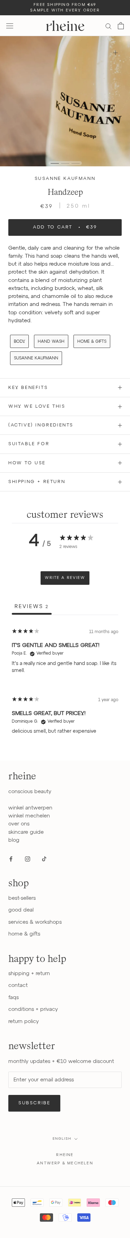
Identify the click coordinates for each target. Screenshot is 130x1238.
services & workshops (35, 922)
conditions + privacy (33, 1009)
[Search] (108, 26)
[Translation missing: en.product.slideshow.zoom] (115, 53)
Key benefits (28, 387)
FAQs (13, 997)
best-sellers (22, 898)
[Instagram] (27, 859)
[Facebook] (11, 859)
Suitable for (28, 444)
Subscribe (34, 1103)
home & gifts (91, 342)
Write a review (65, 578)
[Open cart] (121, 25)
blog (13, 840)
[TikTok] (44, 859)
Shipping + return (36, 482)
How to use (27, 463)
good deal (21, 910)
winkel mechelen (29, 816)
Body (19, 342)
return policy (23, 1021)
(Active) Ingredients (40, 425)
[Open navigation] (9, 25)
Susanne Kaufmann (65, 178)
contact (18, 985)
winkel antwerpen (30, 808)
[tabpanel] (65, 684)
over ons (18, 823)
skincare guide (26, 832)
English (62, 1138)
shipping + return (29, 973)
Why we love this (37, 406)
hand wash (51, 342)
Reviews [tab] (32, 606)
